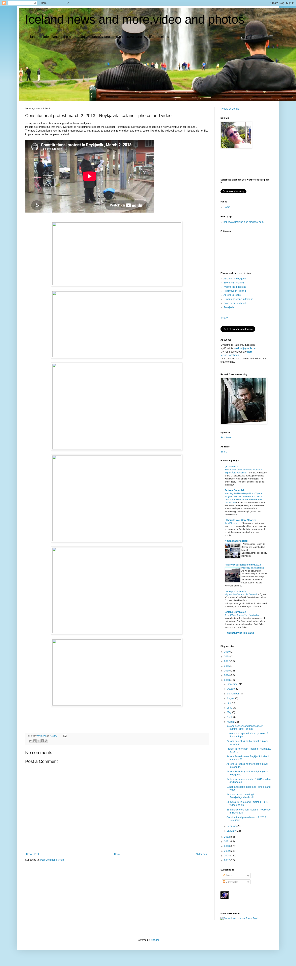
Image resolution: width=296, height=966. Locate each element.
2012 (227, 836)
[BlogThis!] (35, 741)
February (232, 826)
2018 (227, 656)
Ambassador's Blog (236, 541)
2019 (227, 651)
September (233, 693)
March (230, 721)
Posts (228, 875)
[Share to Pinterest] (46, 741)
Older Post (201, 854)
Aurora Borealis (232, 295)
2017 (227, 661)
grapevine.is (232, 466)
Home (117, 854)
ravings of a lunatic (235, 591)
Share (224, 317)
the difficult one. (232, 523)
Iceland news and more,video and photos (134, 19)
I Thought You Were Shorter (240, 520)
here (250, 351)
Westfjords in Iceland (235, 286)
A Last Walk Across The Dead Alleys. (243, 615)
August (231, 698)
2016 (227, 666)
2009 (227, 851)
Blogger (154, 940)
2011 (227, 841)
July (229, 703)
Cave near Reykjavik (235, 303)
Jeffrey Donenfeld (235, 490)
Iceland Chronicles (235, 612)
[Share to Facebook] (42, 741)
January (231, 830)
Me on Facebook (229, 355)
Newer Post (32, 854)
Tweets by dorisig (229, 108)
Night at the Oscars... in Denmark (241, 594)
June (230, 707)
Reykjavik (229, 307)
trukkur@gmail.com (245, 348)
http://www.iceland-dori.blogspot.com (244, 222)
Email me (225, 437)
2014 (227, 675)
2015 (227, 670)
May (229, 712)
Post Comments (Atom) (52, 859)
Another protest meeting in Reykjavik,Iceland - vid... (241, 796)
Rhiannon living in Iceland (239, 633)
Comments (231, 881)
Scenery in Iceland (234, 282)
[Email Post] (64, 736)
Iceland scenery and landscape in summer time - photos (245, 727)
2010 (227, 846)
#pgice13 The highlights (253, 568)
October (231, 688)
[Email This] (31, 741)
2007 (227, 860)
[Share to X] (38, 741)
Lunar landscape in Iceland (238, 299)
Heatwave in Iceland (235, 290)
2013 (227, 680)
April (230, 717)
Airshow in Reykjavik (235, 278)
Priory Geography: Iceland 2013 (243, 564)
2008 (227, 855)
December (233, 684)
